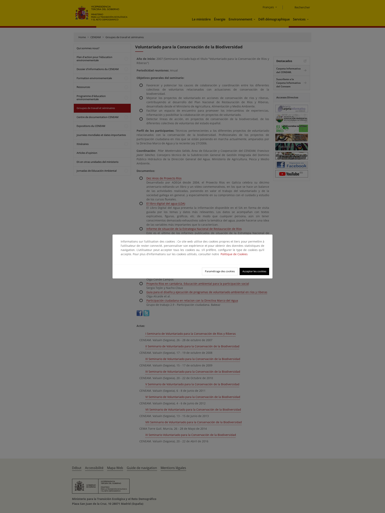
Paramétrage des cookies (220, 271)
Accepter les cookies (254, 271)
